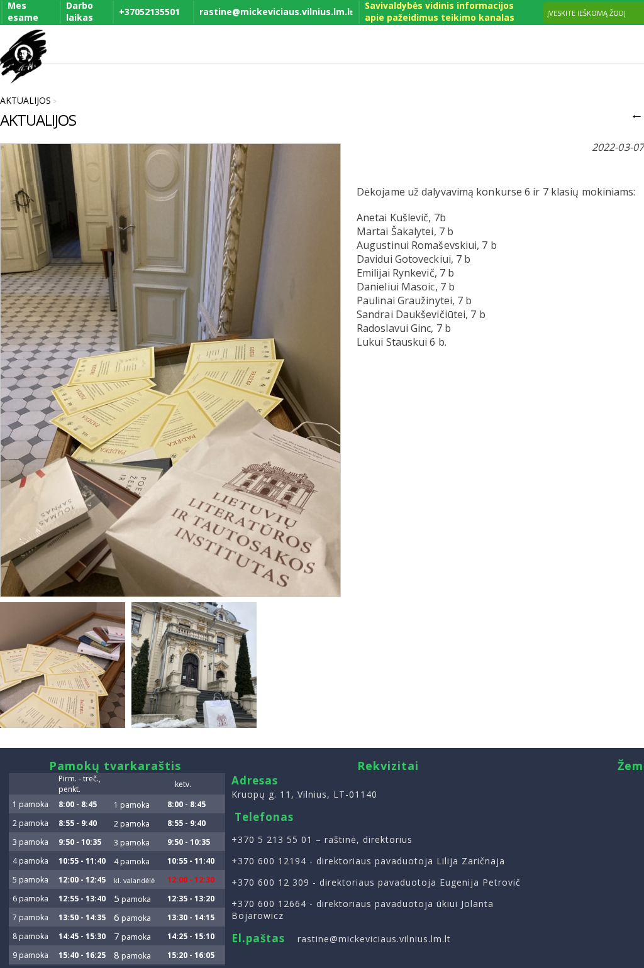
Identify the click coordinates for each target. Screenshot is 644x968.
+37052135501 (149, 12)
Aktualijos (25, 100)
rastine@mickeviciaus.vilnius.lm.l (276, 12)
